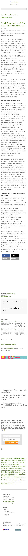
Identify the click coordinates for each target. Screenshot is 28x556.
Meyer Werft (21, 470)
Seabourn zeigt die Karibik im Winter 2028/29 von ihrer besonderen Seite (14, 405)
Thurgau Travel (15, 482)
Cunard (2, 464)
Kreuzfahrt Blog (11, 293)
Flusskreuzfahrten (9, 15)
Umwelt (9, 484)
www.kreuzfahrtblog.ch (8, 503)
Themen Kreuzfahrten (7, 482)
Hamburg (16, 466)
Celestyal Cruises (8, 462)
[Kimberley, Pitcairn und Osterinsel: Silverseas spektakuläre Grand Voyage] (21, 322)
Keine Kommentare (6, 296)
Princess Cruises (5, 478)
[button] (6, 255)
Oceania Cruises (8, 476)
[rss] (17, 4)
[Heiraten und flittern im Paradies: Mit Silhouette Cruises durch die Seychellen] (21, 330)
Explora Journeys (8, 464)
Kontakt (6, 516)
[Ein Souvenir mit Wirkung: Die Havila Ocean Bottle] (7, 321)
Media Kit (6, 511)
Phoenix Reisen (17, 476)
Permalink (4, 295)
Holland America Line (10, 468)
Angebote (12, 460)
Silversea (14, 480)
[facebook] (12, 4)
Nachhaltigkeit (4, 474)
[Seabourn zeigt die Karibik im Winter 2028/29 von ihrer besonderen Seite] (7, 330)
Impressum (7, 514)
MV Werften (23, 472)
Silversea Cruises (20, 480)
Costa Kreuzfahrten (18, 462)
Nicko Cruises (11, 474)
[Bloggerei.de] (18, 529)
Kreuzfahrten (9, 470)
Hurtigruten (17, 468)
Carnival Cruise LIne (17, 460)
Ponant (21, 476)
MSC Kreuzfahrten (15, 472)
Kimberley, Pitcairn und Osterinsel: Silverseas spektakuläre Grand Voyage (13, 397)
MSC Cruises (5, 472)
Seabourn (10, 480)
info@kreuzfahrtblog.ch (8, 501)
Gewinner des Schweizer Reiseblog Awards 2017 (14, 524)
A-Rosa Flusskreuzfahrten (7, 458)
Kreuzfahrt (3, 470)
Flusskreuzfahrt (16, 464)
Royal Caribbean (4, 480)
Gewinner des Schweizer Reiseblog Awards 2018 (14, 525)
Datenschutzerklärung (9, 512)
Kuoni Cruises (15, 470)
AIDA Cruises (19, 458)
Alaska (9, 460)
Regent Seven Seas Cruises (20, 478)
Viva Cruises (14, 484)
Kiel (21, 468)
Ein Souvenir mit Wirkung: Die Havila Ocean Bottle (13, 391)
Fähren (16, 15)
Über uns (6, 509)
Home (2, 15)
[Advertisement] (14, 370)
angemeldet (10, 348)
